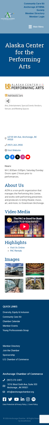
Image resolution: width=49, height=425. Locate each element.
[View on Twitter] (17, 158)
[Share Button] (8, 101)
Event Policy (33, 404)
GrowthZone (26, 421)
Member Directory (34, 13)
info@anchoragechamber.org (20, 392)
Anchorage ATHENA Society (34, 8)
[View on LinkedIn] (7, 158)
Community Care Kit (34, 3)
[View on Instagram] (22, 158)
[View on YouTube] (27, 158)
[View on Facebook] (12, 158)
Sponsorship (9, 355)
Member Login (36, 16)
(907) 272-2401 (14, 380)
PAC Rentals (16, 250)
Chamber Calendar (11, 321)
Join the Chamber (11, 350)
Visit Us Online (17, 247)
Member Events (10, 326)
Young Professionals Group (16, 330)
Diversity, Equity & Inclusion (16, 312)
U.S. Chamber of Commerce (16, 359)
